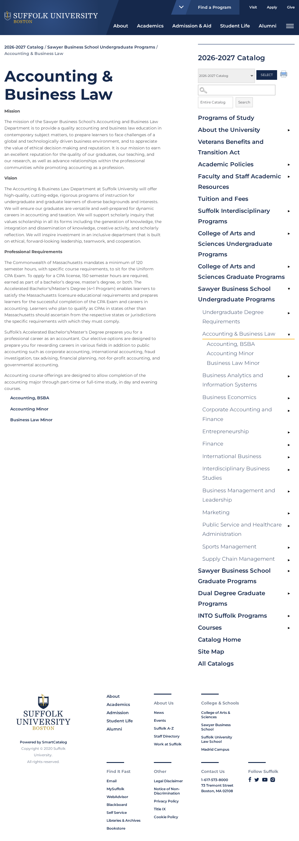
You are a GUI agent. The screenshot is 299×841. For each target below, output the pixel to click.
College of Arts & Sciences (215, 714)
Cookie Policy (166, 817)
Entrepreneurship (225, 431)
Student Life (235, 26)
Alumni (268, 26)
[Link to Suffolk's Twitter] (256, 779)
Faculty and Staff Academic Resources (239, 181)
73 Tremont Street (217, 785)
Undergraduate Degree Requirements (233, 317)
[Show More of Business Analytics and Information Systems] (289, 376)
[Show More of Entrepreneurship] (289, 432)
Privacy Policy (166, 801)
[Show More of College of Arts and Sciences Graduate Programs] (289, 267)
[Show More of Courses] (289, 628)
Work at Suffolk (168, 744)
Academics (150, 26)
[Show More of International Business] (289, 457)
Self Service (117, 812)
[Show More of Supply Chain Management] (289, 560)
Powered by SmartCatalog (43, 742)
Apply (272, 7)
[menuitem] (121, 25)
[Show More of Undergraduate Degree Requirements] (289, 313)
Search (244, 102)
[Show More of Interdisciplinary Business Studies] (289, 469)
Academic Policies (225, 164)
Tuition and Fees (223, 198)
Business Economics (229, 397)
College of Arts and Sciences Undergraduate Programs (235, 244)
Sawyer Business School (216, 727)
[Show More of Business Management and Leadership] (289, 491)
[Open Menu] (290, 25)
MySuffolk (115, 789)
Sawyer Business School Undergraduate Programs (236, 294)
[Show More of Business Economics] (289, 398)
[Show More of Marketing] (289, 513)
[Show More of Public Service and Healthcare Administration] (289, 525)
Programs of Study (226, 117)
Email (112, 781)
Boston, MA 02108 (217, 791)
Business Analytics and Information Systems (232, 380)
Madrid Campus (215, 749)
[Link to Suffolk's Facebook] (249, 779)
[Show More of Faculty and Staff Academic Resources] (289, 176)
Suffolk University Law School (216, 739)
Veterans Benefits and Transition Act (231, 147)
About (120, 26)
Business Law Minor (233, 363)
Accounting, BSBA (231, 344)
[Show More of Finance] (289, 445)
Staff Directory (167, 736)
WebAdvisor (117, 797)
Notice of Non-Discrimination (167, 791)
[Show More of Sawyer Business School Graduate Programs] (289, 571)
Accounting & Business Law (238, 334)
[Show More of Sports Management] (289, 547)
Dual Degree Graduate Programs (231, 598)
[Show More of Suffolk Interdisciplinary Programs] (289, 211)
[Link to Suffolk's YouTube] (264, 779)
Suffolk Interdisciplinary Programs (234, 216)
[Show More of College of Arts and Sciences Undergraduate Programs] (289, 233)
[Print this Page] (284, 74)
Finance (212, 444)
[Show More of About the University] (289, 130)
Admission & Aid (191, 26)
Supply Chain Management (238, 559)
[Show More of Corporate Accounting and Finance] (289, 410)
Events (160, 720)
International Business (231, 456)
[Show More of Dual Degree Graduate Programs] (289, 593)
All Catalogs (216, 663)
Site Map (211, 651)
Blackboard (117, 804)
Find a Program (214, 7)
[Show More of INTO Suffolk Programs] (289, 616)
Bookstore (116, 828)
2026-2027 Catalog (24, 47)
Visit (253, 7)
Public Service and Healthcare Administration (242, 529)
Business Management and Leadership (238, 495)
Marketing (216, 512)
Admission (118, 712)
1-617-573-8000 (214, 780)
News (159, 712)
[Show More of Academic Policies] (289, 164)
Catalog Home (219, 639)
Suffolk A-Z (164, 728)
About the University (229, 129)
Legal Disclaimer (168, 781)
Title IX (160, 809)
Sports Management (229, 546)
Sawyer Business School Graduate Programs (234, 576)
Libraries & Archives (123, 820)
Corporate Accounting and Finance (237, 414)
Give (291, 7)
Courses (210, 627)
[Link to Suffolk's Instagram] (272, 779)
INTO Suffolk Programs (232, 615)
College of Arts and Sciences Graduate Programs (241, 271)
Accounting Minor (230, 353)
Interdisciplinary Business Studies (236, 473)
